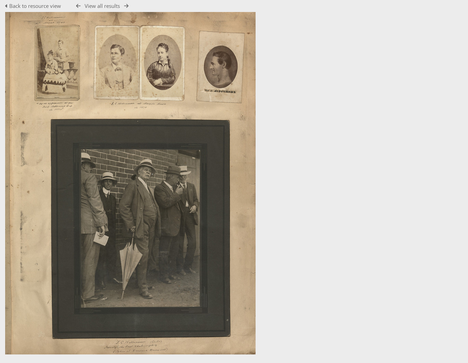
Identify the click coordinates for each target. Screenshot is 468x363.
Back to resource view (35, 5)
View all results (102, 5)
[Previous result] (78, 6)
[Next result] (126, 6)
